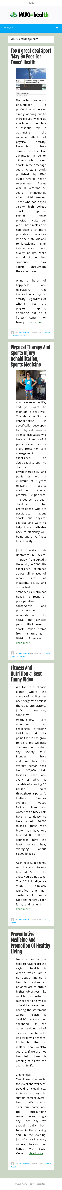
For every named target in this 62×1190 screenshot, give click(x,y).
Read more (35, 322)
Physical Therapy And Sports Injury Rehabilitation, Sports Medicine (30, 356)
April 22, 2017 (37, 653)
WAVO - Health (28, 1184)
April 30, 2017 (37, 332)
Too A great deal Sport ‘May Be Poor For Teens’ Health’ (31, 56)
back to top (41, 1184)
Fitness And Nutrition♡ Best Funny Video (26, 674)
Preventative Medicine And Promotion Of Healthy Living (30, 943)
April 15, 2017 (37, 919)
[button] (31, 3)
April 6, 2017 (37, 1163)
